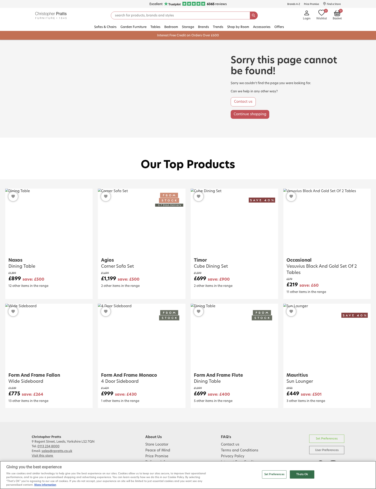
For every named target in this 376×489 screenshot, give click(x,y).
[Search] (254, 15)
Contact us (243, 102)
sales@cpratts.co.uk (57, 451)
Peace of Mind (157, 450)
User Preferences (327, 450)
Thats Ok (302, 474)
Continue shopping (250, 114)
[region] (188, 475)
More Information (45, 485)
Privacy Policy (232, 456)
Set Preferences (327, 438)
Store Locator (156, 444)
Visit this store (43, 455)
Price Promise (156, 456)
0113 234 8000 (48, 446)
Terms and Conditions (239, 450)
